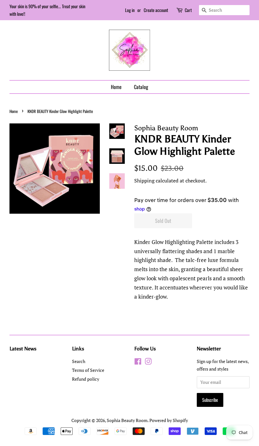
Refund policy (85, 379)
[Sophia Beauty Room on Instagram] (148, 363)
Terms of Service (88, 370)
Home (116, 87)
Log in (130, 10)
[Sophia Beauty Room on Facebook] (138, 363)
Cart (188, 10)
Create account (156, 10)
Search (78, 361)
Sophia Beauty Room (127, 420)
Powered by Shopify (168, 420)
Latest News (22, 349)
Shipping (144, 180)
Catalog (141, 87)
